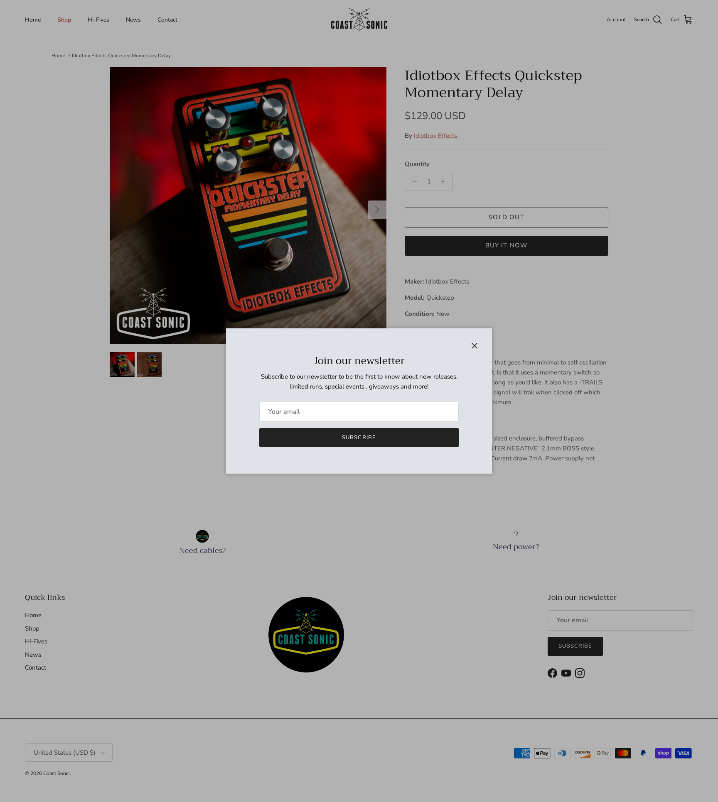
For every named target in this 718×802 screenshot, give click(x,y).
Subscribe (359, 437)
